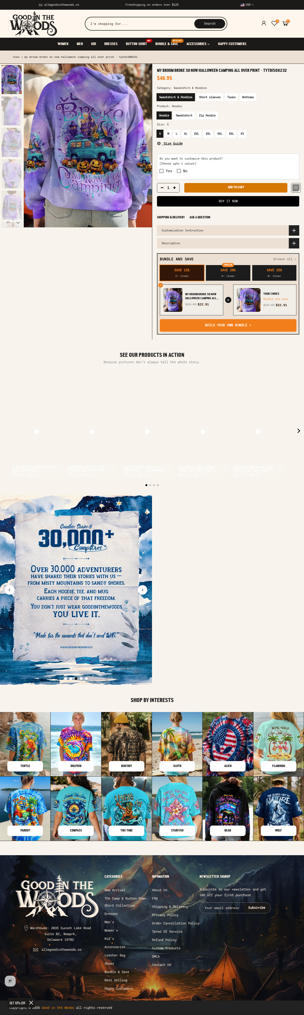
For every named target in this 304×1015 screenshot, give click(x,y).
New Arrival (114, 890)
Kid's (109, 939)
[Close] (31, 1002)
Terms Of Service (167, 931)
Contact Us (161, 965)
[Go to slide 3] (76, 678)
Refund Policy (164, 940)
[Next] (143, 145)
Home (16, 57)
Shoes (109, 963)
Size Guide (172, 143)
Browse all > (285, 259)
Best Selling (115, 980)
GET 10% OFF (17, 1002)
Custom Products (166, 948)
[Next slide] (142, 590)
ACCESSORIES (196, 44)
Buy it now (228, 201)
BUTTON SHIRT (138, 43)
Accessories (114, 947)
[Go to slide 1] (65, 678)
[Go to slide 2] (70, 678)
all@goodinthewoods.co (61, 4)
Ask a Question (200, 217)
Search (209, 23)
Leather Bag (114, 955)
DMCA (156, 956)
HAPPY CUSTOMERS (232, 44)
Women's (111, 930)
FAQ (155, 898)
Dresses (111, 914)
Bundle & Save (116, 972)
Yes (169, 171)
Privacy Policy (165, 915)
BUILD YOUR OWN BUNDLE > (228, 325)
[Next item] (299, 431)
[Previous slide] (9, 590)
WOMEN (63, 44)
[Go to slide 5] (86, 678)
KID (93, 44)
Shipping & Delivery (171, 217)
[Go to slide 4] (81, 678)
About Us (159, 890)
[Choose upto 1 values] (178, 163)
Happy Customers (118, 988)
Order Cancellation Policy (176, 923)
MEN (80, 44)
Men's (109, 922)
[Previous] (32, 145)
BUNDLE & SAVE (168, 43)
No (185, 171)
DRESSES (111, 44)
